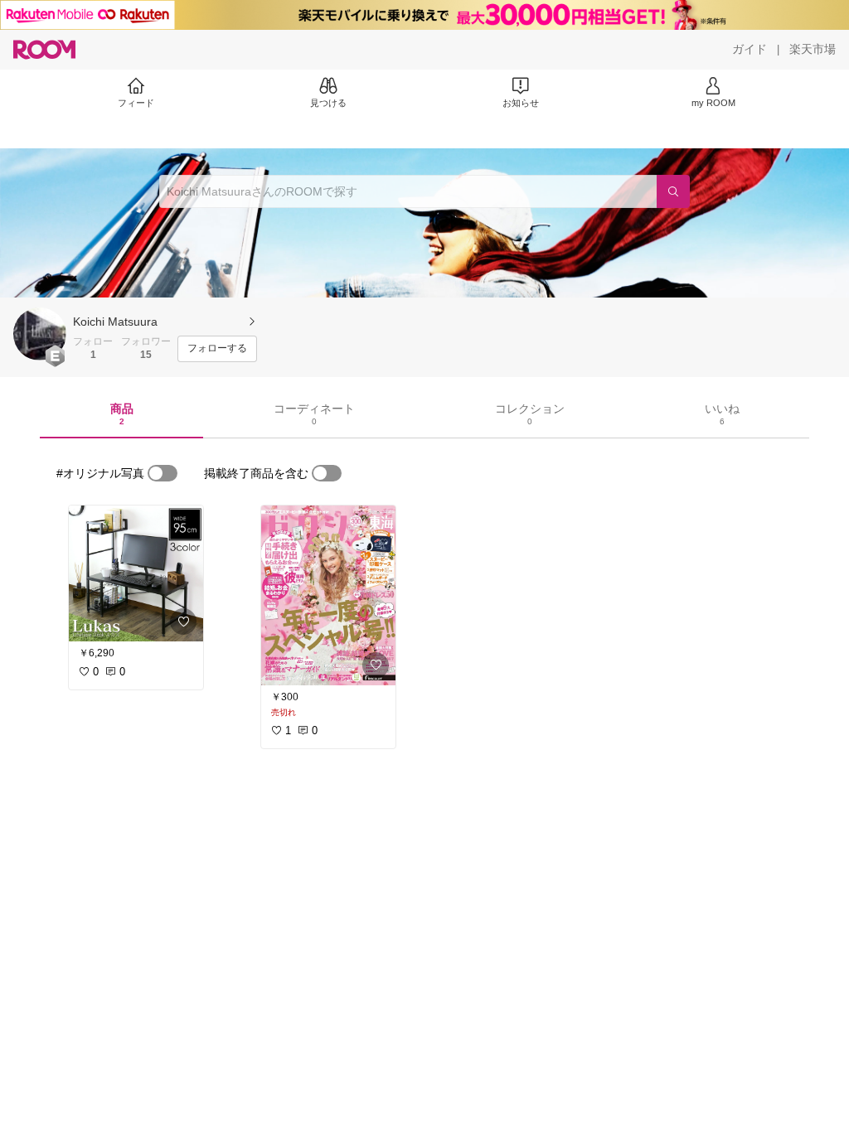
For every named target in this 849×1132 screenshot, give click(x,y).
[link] (136, 573)
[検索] (673, 191)
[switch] (162, 473)
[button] (39, 333)
